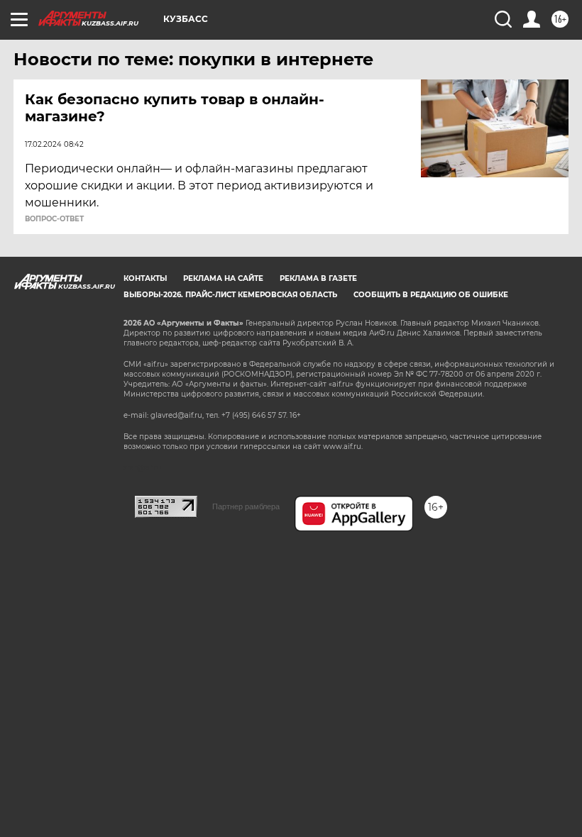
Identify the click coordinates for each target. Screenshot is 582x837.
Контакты (145, 278)
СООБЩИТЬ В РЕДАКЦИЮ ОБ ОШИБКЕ (430, 294)
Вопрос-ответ (54, 219)
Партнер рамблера (246, 506)
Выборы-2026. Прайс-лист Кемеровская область (230, 294)
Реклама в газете (318, 278)
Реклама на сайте (223, 278)
